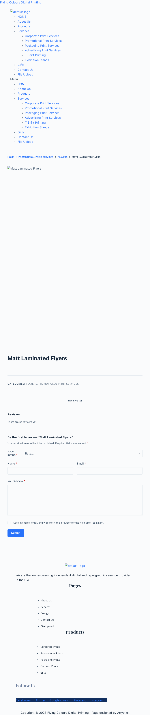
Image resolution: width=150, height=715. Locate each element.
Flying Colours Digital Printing (20, 2)
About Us (24, 21)
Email (81, 463)
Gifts (21, 65)
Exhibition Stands (37, 60)
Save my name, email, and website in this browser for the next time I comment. (58, 522)
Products (24, 26)
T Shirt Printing (35, 55)
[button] (75, 79)
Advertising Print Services (43, 50)
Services (23, 31)
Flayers (31, 383)
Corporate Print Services (42, 36)
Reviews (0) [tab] (75, 400)
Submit (15, 533)
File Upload (25, 74)
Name (12, 463)
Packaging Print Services (42, 45)
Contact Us (25, 69)
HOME (22, 16)
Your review (16, 481)
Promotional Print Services (43, 40)
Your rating (12, 453)
